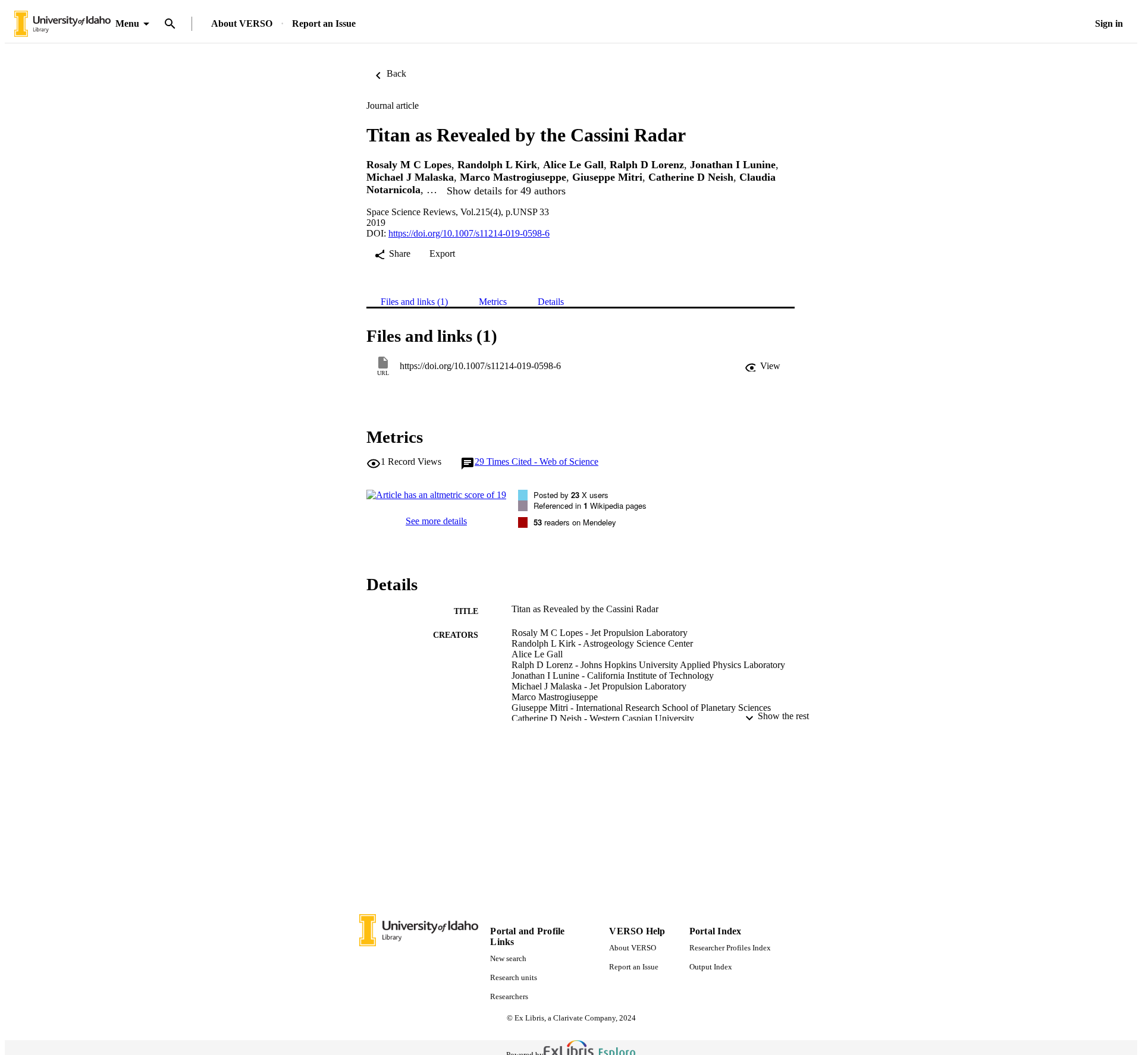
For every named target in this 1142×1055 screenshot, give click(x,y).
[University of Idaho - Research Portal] (62, 24)
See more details (436, 521)
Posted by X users (571, 494)
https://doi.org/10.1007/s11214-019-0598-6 (469, 233)
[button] (762, 366)
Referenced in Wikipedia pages (590, 505)
